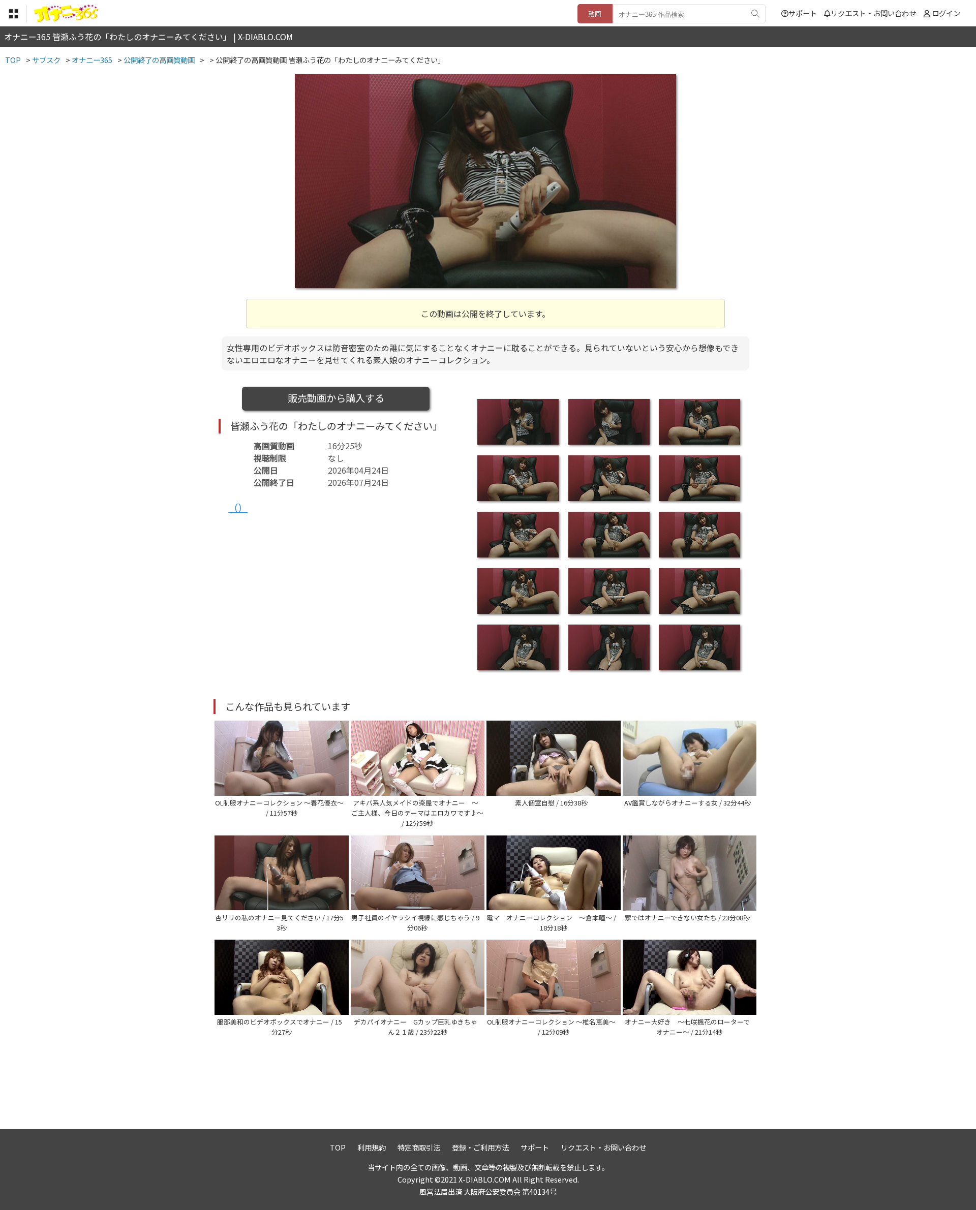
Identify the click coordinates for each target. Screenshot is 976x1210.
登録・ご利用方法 (480, 1147)
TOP (338, 1147)
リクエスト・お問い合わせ (873, 13)
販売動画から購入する (336, 398)
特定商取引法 (419, 1147)
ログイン (946, 13)
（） (238, 508)
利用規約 (371, 1147)
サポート (802, 13)
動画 (594, 13)
